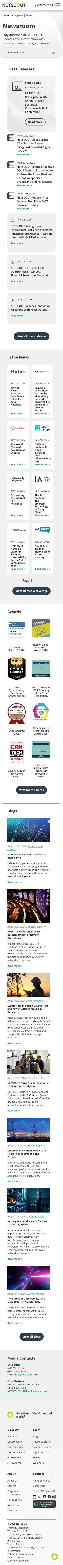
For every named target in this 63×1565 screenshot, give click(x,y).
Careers (11, 1485)
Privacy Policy (14, 1541)
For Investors (14, 1499)
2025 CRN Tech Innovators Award (16, 774)
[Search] (51, 5)
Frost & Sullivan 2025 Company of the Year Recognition (41, 691)
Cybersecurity (15, 1447)
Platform (12, 1436)
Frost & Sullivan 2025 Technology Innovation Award (40, 771)
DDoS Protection (16, 1452)
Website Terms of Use (19, 1531)
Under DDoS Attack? (44, 1491)
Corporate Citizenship (13, 1493)
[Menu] (57, 5)
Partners (12, 1510)
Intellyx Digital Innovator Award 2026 (41, 647)
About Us (12, 1480)
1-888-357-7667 (41, 1480)
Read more (35, 122)
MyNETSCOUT (41, 1452)
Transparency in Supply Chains (25, 1537)
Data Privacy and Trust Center (24, 1534)
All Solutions (14, 1457)
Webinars (38, 1462)
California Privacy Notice (21, 1554)
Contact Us (39, 1485)
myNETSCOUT (41, 5)
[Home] (14, 5)
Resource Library (42, 1441)
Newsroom (13, 1505)
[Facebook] (49, 1497)
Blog (35, 1436)
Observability (14, 1441)
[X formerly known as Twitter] (39, 1496)
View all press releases (31, 336)
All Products (14, 1462)
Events (36, 1457)
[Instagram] (54, 1497)
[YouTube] (44, 1496)
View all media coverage (31, 591)
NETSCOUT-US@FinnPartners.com (27, 1391)
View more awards (31, 790)
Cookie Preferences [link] (18, 1560)
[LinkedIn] (34, 1497)
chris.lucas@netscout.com (22, 1374)
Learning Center (42, 1447)
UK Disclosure (15, 1557)
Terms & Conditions (18, 1527)
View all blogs (32, 1336)
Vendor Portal (15, 1544)
